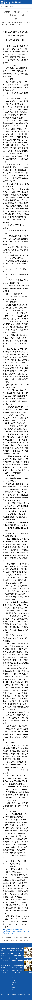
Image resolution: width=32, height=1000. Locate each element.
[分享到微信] (25, 22)
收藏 (27, 12)
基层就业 (7, 6)
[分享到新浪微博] (29, 22)
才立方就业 (28, 994)
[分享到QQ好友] (27, 22)
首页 (2, 6)
